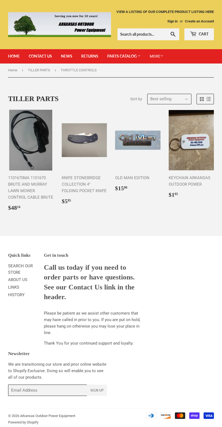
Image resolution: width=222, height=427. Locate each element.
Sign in (172, 21)
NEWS (66, 56)
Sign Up (96, 390)
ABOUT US (17, 279)
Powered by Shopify (23, 422)
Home (12, 70)
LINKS (13, 287)
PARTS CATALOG (122, 56)
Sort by (136, 99)
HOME (14, 56)
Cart (203, 34)
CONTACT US (40, 56)
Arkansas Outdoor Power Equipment (47, 416)
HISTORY (16, 294)
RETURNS (89, 56)
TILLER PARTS (39, 70)
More (155, 56)
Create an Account (199, 21)
